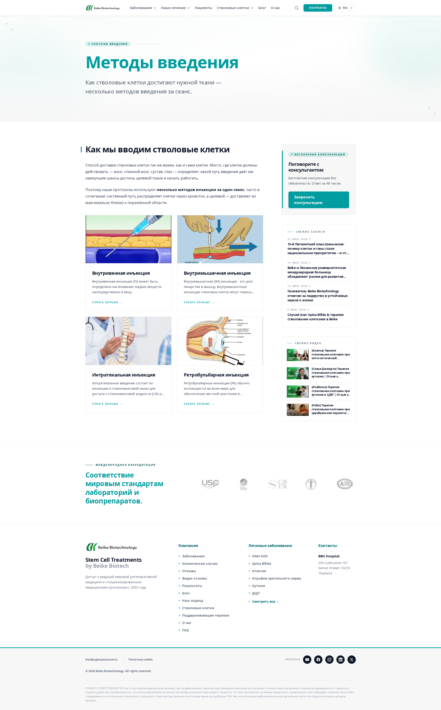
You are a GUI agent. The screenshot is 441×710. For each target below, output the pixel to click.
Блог (262, 8)
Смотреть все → (265, 601)
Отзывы (189, 571)
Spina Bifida (261, 563)
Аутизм (258, 585)
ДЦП (256, 593)
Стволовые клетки (233, 8)
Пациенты (203, 8)
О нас (275, 8)
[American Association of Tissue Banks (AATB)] (345, 484)
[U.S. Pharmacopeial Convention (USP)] (210, 484)
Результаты (192, 585)
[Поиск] (296, 8)
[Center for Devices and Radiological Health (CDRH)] (278, 484)
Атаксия (259, 571)
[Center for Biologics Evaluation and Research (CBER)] (311, 484)
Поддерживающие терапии (205, 615)
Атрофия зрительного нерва (276, 578)
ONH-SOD (260, 556)
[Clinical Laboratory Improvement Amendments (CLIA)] (244, 484)
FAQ (185, 630)
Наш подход (192, 600)
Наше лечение (173, 8)
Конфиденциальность (101, 659)
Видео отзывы (194, 578)
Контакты (318, 8)
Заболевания (141, 8)
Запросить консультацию (308, 199)
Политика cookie (140, 659)
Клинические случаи (200, 563)
